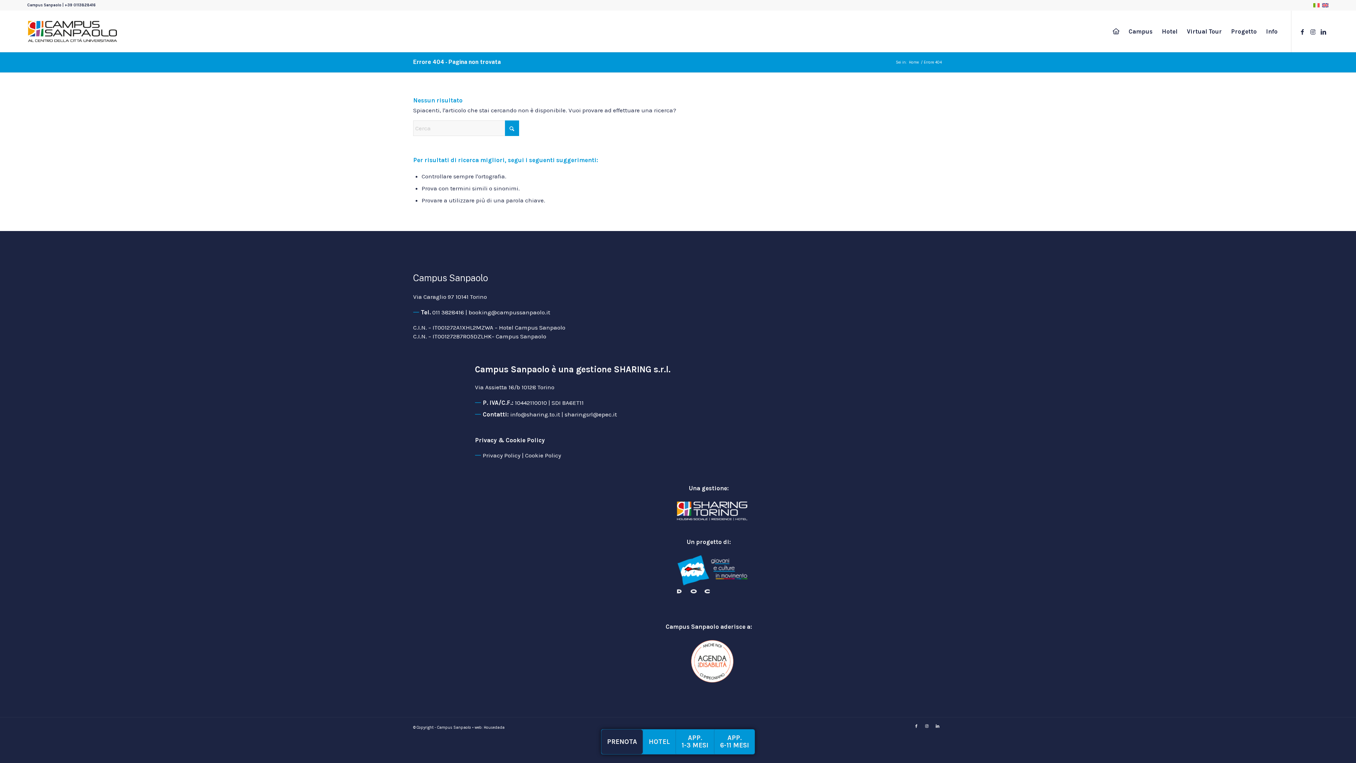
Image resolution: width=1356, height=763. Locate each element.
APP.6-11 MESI (734, 741)
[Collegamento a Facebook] (1302, 31)
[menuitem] (1116, 31)
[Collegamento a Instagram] (1313, 31)
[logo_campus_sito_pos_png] (72, 31)
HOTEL (659, 742)
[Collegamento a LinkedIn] (1323, 31)
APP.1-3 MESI (695, 741)
